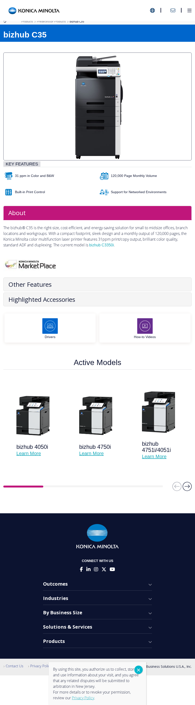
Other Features (30, 284)
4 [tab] (143, 487)
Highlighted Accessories (41, 299)
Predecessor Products (51, 21)
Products (27, 21)
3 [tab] (103, 487)
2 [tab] (63, 487)
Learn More (28, 453)
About (17, 212)
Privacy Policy (40, 665)
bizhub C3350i (101, 245)
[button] (187, 488)
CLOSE (138, 670)
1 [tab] (23, 487)
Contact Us (14, 665)
